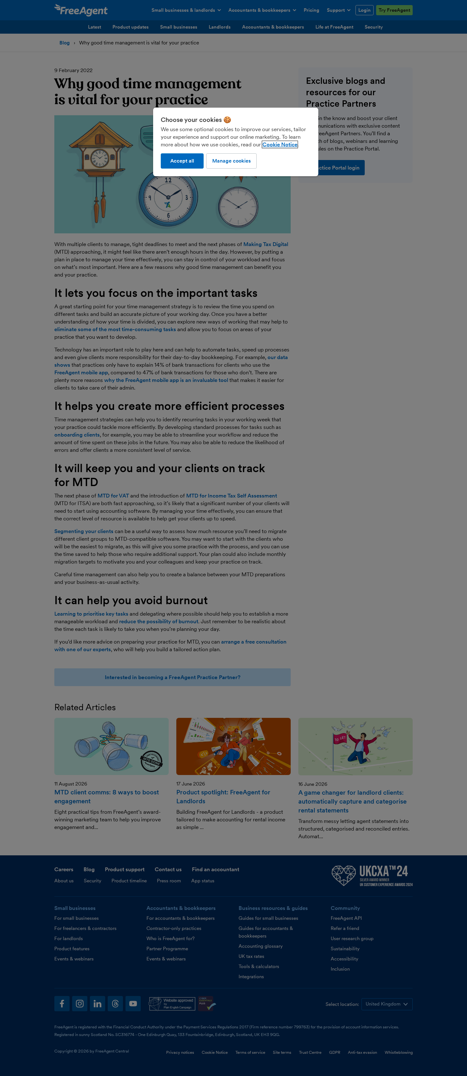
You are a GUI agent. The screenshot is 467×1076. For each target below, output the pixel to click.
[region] (235, 142)
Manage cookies (231, 161)
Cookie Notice (279, 144)
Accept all (182, 161)
